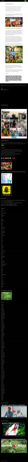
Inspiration (2, 245)
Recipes (2, 270)
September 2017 (3, 377)
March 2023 (2, 342)
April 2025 (2, 322)
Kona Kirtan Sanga (12, 79)
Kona (12, 78)
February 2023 (2, 343)
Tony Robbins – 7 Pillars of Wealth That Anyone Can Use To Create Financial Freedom (10, 153)
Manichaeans (2, 253)
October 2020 (2, 360)
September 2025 (3, 317)
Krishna (2, 249)
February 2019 (2, 372)
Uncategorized (2, 283)
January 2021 (2, 359)
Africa (2, 211)
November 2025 (3, 314)
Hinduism (17, 77)
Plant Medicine (3, 265)
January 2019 (2, 373)
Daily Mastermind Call (14, 69)
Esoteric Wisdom (3, 232)
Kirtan (6, 78)
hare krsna (7, 77)
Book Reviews (2, 220)
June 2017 (2, 381)
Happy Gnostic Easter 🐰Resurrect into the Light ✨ (11, 205)
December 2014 (3, 389)
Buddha (2, 223)
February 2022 (2, 352)
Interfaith (20, 77)
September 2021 (3, 356)
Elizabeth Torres (3, 205)
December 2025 (3, 313)
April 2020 (2, 368)
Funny (2, 236)
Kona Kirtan (7, 79)
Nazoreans (2, 262)
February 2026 (2, 310)
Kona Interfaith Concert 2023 (17, 78)
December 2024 (3, 326)
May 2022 (2, 351)
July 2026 (2, 305)
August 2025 (2, 318)
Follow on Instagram (14, 137)
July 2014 (2, 394)
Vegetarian (2, 286)
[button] (5, 115)
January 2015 (2, 388)
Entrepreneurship (3, 231)
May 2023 (2, 339)
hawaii (10, 77)
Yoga (1, 287)
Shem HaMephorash (3, 274)
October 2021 (2, 355)
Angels (2, 214)
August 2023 (2, 335)
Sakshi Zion (2, 0)
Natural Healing (3, 261)
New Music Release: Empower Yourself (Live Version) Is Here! (8, 152)
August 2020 (2, 363)
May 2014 (2, 397)
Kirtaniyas (9, 78)
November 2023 (3, 334)
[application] (14, 411)
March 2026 (2, 309)
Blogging (2, 219)
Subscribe (3, 145)
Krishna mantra (19, 79)
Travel (1, 282)
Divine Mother (2, 227)
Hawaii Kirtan (13, 77)
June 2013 (2, 398)
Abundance (2, 210)
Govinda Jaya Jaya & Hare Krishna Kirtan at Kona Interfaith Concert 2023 (13, 9)
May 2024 (2, 330)
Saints (1, 273)
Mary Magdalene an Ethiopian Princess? (8, 201)
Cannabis (2, 224)
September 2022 (3, 347)
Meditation (2, 257)
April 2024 (2, 331)
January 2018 (2, 376)
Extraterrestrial (3, 235)
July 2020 (2, 364)
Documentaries (3, 228)
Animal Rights (2, 215)
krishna (16, 79)
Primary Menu (27, 1)
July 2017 (2, 380)
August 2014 (2, 393)
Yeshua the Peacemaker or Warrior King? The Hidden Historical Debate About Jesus (16, 200)
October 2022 (2, 346)
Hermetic (2, 240)
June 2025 (2, 321)
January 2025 (2, 325)
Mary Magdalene (3, 256)
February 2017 (2, 385)
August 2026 (2, 304)
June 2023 (2, 338)
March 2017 (2, 384)
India (1, 244)
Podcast (2, 266)
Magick (2, 252)
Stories (2, 278)
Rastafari (2, 269)
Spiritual (2, 277)
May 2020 (2, 367)
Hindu (2, 241)
